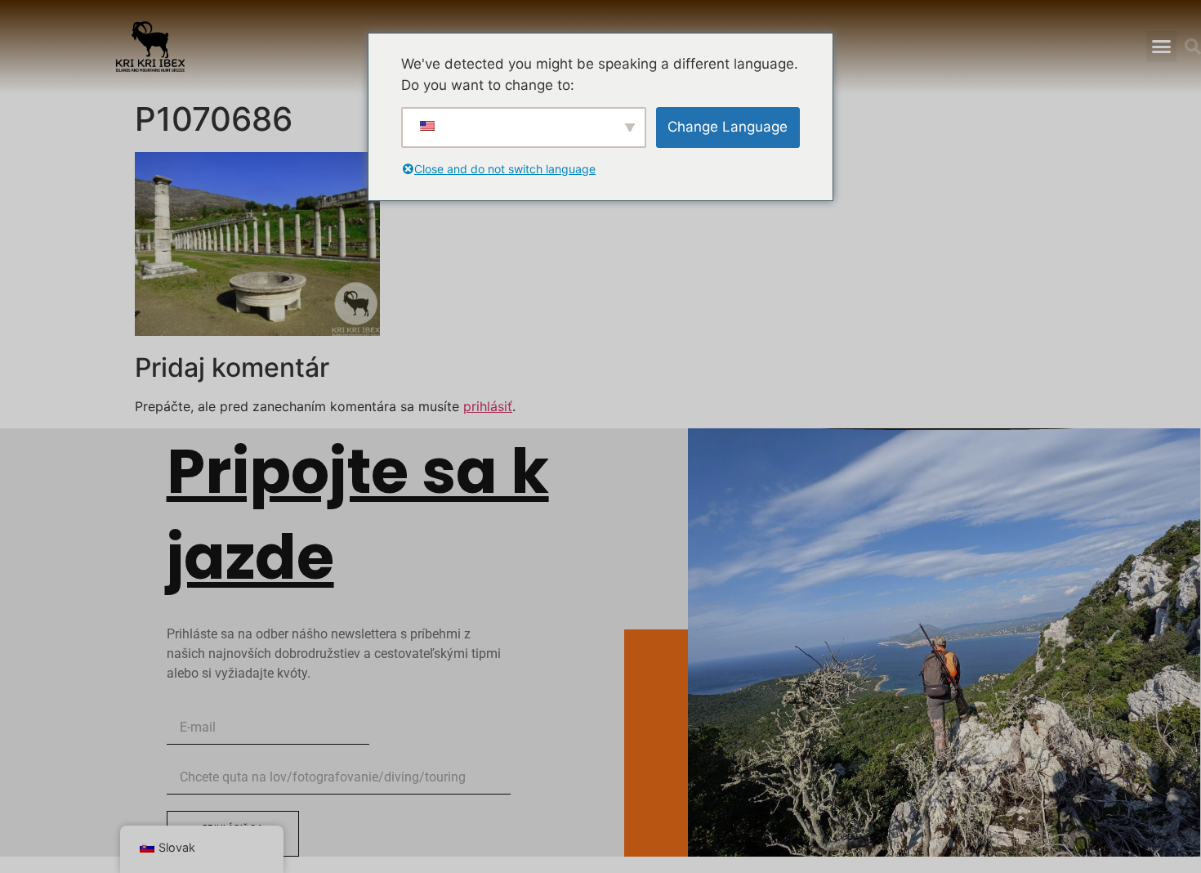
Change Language (727, 127)
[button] (1160, 46)
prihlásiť (487, 406)
